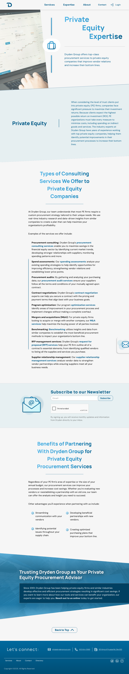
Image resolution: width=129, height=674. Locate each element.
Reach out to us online (68, 598)
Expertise (69, 4)
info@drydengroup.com (61, 649)
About (87, 4)
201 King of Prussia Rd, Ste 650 (110, 649)
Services (49, 4)
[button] (50, 5)
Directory (39, 660)
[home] (9, 5)
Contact (102, 4)
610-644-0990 (84, 649)
